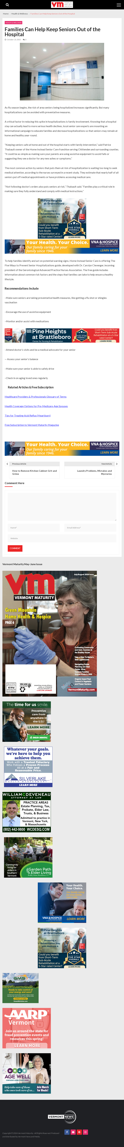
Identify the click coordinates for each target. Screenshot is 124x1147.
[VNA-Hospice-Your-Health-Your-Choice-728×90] (62, 246)
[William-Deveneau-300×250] (26, 812)
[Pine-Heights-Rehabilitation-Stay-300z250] (62, 218)
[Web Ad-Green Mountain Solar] (20, 988)
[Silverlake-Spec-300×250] (28, 767)
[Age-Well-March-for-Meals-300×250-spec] (26, 1073)
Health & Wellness (13, 23)
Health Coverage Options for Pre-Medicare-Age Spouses (36, 406)
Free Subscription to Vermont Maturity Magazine (32, 424)
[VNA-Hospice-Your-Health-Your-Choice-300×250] (62, 902)
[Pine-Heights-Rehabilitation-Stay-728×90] (62, 335)
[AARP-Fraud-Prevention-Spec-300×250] (26, 1028)
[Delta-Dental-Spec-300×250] (26, 721)
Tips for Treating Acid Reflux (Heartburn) (28, 415)
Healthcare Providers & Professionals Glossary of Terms (36, 396)
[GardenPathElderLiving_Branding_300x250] (28, 857)
